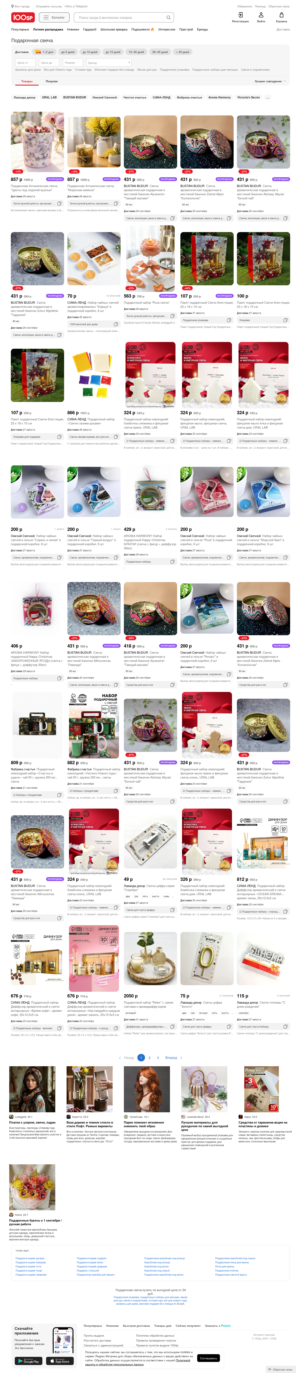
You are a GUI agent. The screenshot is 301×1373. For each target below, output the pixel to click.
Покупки (52, 81)
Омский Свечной (105, 97)
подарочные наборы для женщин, (160, 1297)
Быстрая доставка (136, 1325)
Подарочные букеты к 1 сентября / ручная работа (35, 1222)
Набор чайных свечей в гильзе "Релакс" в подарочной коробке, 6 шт (203, 656)
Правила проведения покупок (156, 1340)
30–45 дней (160, 52)
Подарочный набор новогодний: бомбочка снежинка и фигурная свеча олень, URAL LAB (89, 889)
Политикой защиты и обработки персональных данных (137, 1362)
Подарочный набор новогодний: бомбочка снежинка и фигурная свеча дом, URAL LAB (202, 889)
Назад (128, 1057)
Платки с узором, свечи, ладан (32, 1122)
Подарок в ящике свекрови (31, 1274)
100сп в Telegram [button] (76, 6)
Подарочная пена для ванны (232, 1262)
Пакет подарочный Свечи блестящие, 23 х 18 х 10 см (207, 304)
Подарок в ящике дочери (30, 1258)
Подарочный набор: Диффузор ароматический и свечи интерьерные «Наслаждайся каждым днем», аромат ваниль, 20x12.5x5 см (93, 1008)
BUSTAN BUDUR (74, 97)
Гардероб (89, 29)
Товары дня (162, 1325)
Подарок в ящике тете (28, 1266)
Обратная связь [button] (279, 6)
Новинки (73, 29)
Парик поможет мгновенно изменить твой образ (144, 1124)
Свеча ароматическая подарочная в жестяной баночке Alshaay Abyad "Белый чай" (260, 192)
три (136, 896)
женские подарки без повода (156, 1303)
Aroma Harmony (219, 97)
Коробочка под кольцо (157, 1262)
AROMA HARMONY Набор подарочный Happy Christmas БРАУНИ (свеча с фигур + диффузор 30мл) (150, 542)
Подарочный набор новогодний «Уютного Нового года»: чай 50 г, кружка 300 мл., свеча (93, 773)
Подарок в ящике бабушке (31, 1262)
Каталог (58, 17)
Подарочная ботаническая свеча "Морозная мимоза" (90, 188)
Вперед (171, 1057)
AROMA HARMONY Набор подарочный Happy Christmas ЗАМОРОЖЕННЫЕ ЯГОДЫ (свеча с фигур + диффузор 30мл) (37, 658)
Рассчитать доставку (97, 1340)
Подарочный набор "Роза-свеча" (147, 302)
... (267, 97)
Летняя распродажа (48, 29)
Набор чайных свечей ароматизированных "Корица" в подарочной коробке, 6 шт (93, 306)
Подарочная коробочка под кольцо (164, 1258)
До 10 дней (90, 52)
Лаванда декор (24, 97)
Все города (22, 6)
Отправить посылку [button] (49, 6)
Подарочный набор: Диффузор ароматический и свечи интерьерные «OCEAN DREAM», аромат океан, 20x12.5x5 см (261, 891)
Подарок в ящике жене (90, 1262)
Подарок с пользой (88, 1270)
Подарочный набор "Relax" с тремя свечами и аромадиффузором (148, 1004)
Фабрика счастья (189, 97)
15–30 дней (136, 52)
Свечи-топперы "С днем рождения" (261, 1004)
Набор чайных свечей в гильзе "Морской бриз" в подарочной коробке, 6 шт (260, 540)
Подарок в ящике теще (29, 1270)
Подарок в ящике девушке (92, 1266)
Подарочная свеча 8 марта (231, 1274)
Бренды (202, 29)
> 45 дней (182, 52)
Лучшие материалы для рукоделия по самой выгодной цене (204, 1126)
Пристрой (186, 29)
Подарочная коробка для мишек (95, 1274)
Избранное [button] (245, 6)
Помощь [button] (260, 6)
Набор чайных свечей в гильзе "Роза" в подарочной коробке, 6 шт (206, 540)
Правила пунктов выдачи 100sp (157, 1345)
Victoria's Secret (248, 97)
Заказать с (218, 1325)
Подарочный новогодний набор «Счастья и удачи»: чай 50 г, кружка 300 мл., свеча (34, 775)
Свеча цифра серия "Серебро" (149, 887)
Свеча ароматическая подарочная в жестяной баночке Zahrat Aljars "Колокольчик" (202, 192)
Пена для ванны (224, 1266)
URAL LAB (49, 97)
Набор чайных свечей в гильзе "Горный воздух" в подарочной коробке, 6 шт (91, 540)
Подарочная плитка (226, 1270)
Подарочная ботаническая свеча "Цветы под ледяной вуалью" (34, 188)
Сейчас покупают (188, 1325)
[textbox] (109, 63)
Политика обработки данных (155, 1335)
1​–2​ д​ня (48, 52)
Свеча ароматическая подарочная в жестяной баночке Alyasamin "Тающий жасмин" (144, 192)
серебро (244, 1012)
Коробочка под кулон (156, 1266)
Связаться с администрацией (103, 1345)
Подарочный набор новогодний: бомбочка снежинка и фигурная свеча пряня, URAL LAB (146, 423)
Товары (27, 81)
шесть (155, 896)
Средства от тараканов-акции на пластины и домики (263, 1124)
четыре (203, 1012)
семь (166, 896)
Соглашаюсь (208, 1358)
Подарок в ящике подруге (91, 1258)
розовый (131, 1012)
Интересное (166, 29)
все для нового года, (175, 1300)
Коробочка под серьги (157, 1270)
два (128, 896)
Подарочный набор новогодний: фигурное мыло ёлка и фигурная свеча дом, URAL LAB (260, 423)
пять (145, 896)
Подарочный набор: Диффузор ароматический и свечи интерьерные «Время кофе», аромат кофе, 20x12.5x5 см (36, 1008)
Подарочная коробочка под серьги (235, 1258)
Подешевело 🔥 (142, 29)
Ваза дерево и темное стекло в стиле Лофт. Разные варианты (90, 1124)
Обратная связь (282, 1369)
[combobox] (108, 62)
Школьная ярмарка (114, 29)
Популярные (20, 29)
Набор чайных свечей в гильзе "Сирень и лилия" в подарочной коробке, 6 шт (36, 540)
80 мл (129, 204)
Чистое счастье (134, 97)
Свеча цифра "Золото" (201, 1004)
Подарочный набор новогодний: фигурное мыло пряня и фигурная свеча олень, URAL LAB (204, 773)
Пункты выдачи (94, 1335)
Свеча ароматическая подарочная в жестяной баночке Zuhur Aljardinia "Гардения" (34, 308)
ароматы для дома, (127, 1303)
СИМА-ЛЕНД (161, 97)
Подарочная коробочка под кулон (163, 1274)
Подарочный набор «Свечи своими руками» (91, 421)
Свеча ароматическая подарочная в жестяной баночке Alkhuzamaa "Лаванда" (89, 658)
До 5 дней (68, 52)
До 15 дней (113, 52)
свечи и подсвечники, (136, 1300)
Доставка (283, 29)
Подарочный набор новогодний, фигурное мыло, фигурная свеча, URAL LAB (203, 423)
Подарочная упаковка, (127, 1297)
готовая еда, (156, 1300)
